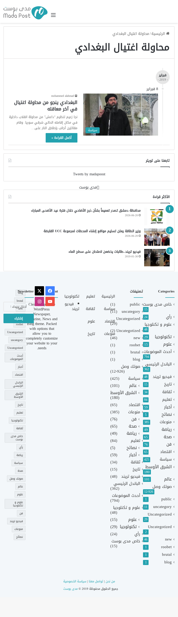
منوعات (166, 421)
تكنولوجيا (163, 336)
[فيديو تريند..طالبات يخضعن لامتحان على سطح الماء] (157, 257)
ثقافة (167, 391)
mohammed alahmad (62, 95)
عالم (168, 479)
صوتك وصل (162, 486)
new (168, 539)
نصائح (167, 414)
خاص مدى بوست (157, 304)
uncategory (162, 506)
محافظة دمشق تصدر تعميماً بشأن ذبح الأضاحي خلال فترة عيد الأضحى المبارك (86, 210)
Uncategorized (160, 514)
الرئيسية (158, 33)
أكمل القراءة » (61, 138)
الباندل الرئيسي (158, 364)
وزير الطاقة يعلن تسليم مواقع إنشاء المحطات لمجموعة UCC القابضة (92, 231)
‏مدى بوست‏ (88, 187)
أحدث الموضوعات (157, 351)
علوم (167, 344)
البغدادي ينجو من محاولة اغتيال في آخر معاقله (45, 105)
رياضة (167, 429)
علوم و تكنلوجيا (158, 324)
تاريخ (168, 384)
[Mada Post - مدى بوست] (25, 12)
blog (168, 562)
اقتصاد (166, 451)
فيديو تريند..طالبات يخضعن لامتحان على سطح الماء (105, 252)
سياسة (166, 459)
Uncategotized (160, 526)
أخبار (168, 407)
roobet (166, 546)
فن (169, 444)
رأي (169, 316)
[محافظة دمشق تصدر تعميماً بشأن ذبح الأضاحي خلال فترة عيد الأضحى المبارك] (157, 216)
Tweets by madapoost (89, 174)
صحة (168, 437)
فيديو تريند (162, 376)
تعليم (167, 399)
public (166, 499)
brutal (167, 554)
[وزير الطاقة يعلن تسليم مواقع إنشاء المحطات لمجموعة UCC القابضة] (157, 237)
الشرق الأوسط (158, 467)
